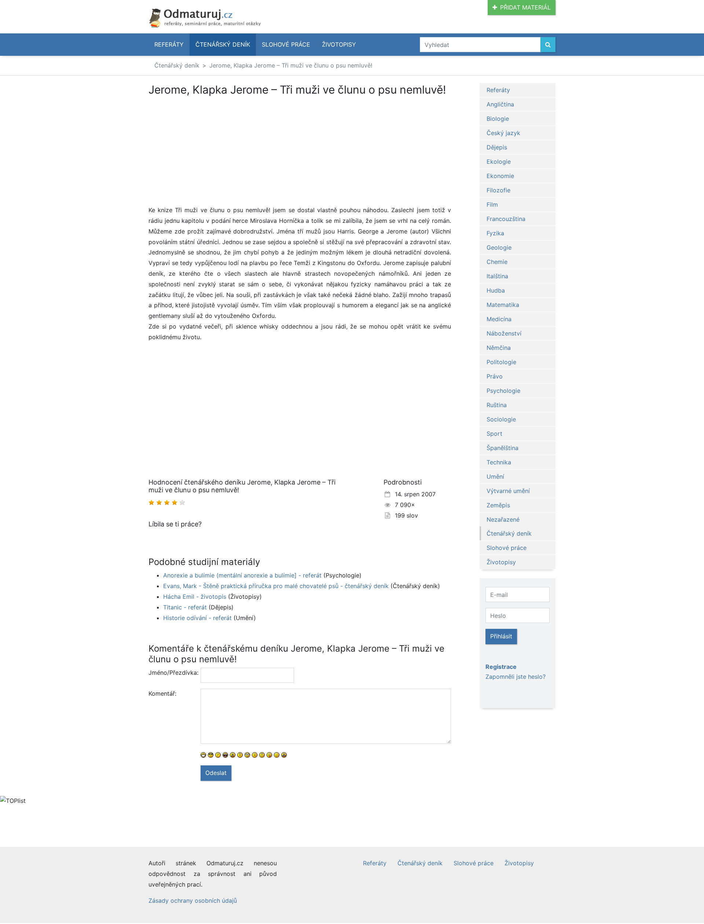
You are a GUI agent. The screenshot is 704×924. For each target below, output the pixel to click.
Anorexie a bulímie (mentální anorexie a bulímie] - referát (242, 575)
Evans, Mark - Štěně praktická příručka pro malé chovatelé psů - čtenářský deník (276, 586)
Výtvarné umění (508, 490)
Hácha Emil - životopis (194, 596)
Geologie (499, 247)
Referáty (169, 44)
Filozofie (498, 190)
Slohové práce (286, 44)
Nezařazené (503, 519)
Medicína (499, 319)
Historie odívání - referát (197, 618)
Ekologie (499, 161)
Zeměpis (498, 505)
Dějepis (497, 147)
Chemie (497, 261)
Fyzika (495, 233)
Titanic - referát (185, 607)
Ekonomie (500, 176)
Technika (499, 462)
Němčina (499, 347)
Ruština (497, 405)
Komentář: (162, 693)
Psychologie (503, 390)
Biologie (498, 118)
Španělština (502, 448)
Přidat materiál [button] (525, 7)
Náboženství (504, 333)
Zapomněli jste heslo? (515, 676)
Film (492, 204)
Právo (495, 376)
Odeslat (216, 772)
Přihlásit (501, 636)
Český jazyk (503, 133)
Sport (494, 433)
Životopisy (339, 44)
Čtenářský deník (222, 44)
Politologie (501, 362)
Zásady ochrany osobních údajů (192, 900)
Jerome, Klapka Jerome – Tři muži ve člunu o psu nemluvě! (290, 65)
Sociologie (501, 419)
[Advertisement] (210, 150)
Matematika (503, 304)
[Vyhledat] (548, 44)
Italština (497, 276)
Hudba (496, 290)
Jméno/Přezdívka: (171, 672)
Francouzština (506, 218)
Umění (495, 476)
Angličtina (500, 104)
